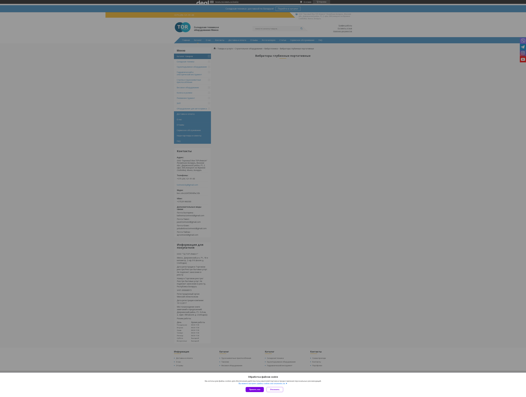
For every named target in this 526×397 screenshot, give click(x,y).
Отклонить (275, 390)
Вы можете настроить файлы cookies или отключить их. (262, 383)
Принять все (254, 390)
